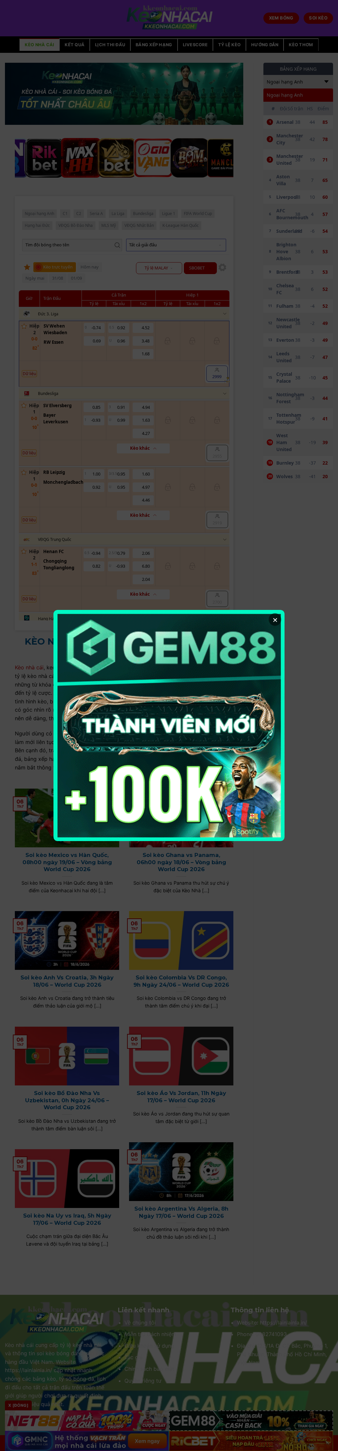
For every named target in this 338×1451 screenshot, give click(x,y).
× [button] (275, 619)
